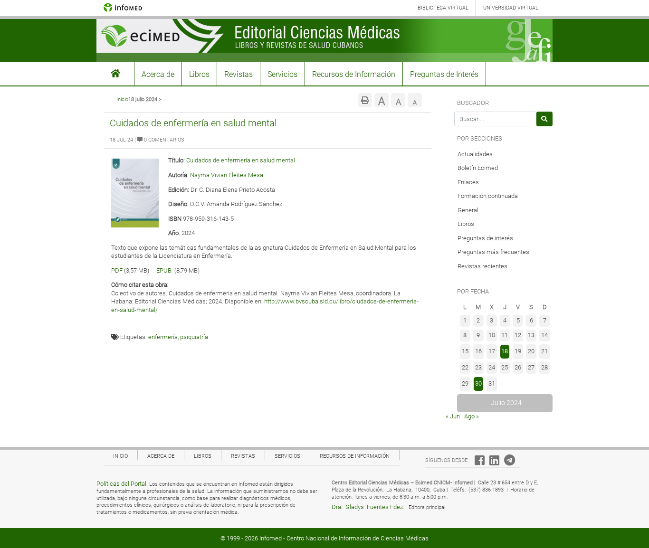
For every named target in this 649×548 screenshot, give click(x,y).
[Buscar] (544, 119)
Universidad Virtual (510, 8)
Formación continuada (488, 195)
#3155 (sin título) (115, 73)
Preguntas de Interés (444, 74)
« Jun (453, 416)
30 (478, 383)
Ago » (471, 416)
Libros (199, 74)
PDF (117, 270)
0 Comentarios (163, 140)
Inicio (122, 99)
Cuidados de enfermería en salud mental (193, 123)
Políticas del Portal (121, 483)
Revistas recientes (482, 266)
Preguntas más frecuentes (493, 251)
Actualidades (475, 154)
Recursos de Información (353, 74)
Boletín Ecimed (478, 167)
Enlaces (468, 182)
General (468, 210)
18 (504, 351)
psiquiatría (194, 336)
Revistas (238, 74)
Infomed (270, 538)
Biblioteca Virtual (443, 8)
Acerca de (158, 74)
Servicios (282, 74)
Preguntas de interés (485, 238)
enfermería (163, 336)
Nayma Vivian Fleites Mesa (226, 175)
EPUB (164, 270)
